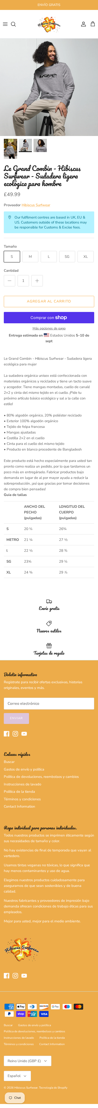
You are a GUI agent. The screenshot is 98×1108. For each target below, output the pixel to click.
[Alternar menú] (5, 24)
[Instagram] (15, 733)
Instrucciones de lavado (22, 784)
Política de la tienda (19, 791)
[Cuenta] (82, 24)
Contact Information (19, 806)
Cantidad (11, 270)
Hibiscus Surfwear (36, 205)
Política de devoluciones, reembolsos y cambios (41, 776)
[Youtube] (24, 733)
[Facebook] (6, 733)
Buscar (9, 761)
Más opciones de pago (49, 329)
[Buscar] (15, 24)
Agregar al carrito (49, 301)
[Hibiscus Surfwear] (49, 24)
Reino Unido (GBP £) (24, 1061)
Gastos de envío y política (24, 769)
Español (14, 1075)
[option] (49, 87)
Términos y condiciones (22, 799)
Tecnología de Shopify (53, 1088)
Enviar (16, 718)
